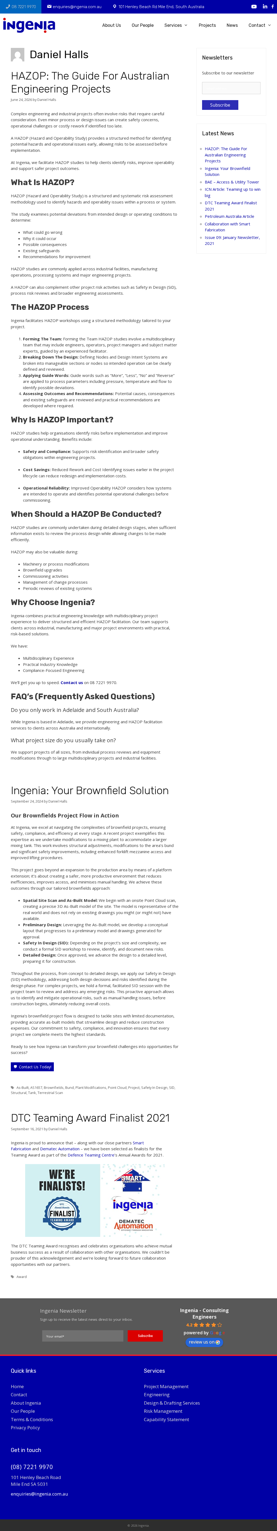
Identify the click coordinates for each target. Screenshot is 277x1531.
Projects (207, 25)
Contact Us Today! (35, 1066)
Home (17, 1386)
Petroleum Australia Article (229, 216)
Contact (257, 25)
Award (22, 1276)
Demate (47, 1148)
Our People (143, 25)
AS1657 (36, 1087)
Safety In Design (154, 1087)
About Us (111, 25)
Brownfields (54, 1087)
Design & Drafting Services (172, 1403)
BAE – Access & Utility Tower (232, 182)
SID (171, 1087)
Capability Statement (166, 1419)
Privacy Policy (25, 1427)
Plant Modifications (90, 1087)
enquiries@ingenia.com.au (39, 1494)
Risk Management (163, 1411)
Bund (69, 1087)
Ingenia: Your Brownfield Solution (90, 790)
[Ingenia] (31, 25)
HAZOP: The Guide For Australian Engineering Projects (90, 82)
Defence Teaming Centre (91, 1155)
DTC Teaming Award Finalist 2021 (90, 1118)
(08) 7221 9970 (32, 1467)
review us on (202, 1342)
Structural (19, 1092)
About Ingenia (26, 1403)
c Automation (68, 1148)
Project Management (166, 1386)
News (232, 25)
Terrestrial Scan (50, 1092)
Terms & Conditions (32, 1419)
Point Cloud (117, 1087)
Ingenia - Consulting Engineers (204, 1313)
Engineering (157, 1394)
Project (134, 1087)
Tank (32, 1092)
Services (173, 25)
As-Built (23, 1087)
